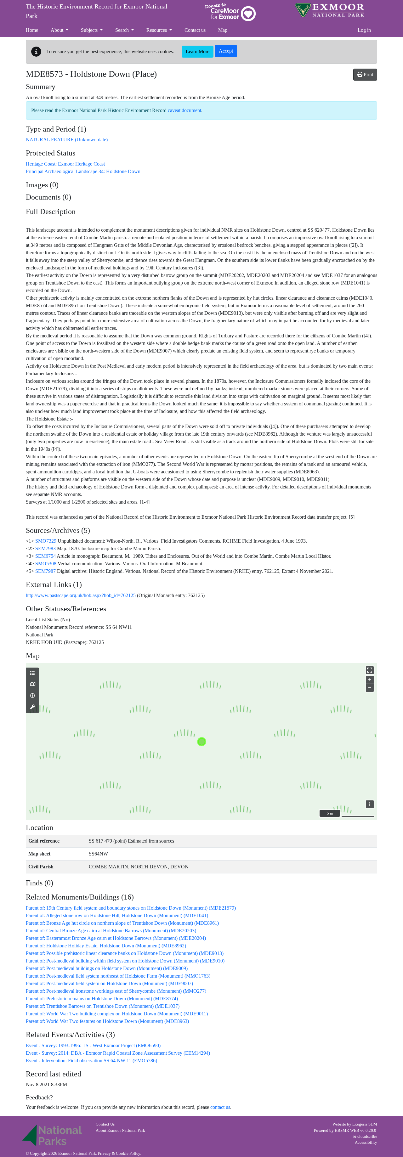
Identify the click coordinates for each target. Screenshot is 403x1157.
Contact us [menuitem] (195, 30)
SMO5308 (45, 563)
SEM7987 (45, 571)
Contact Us (105, 1124)
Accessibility (366, 1142)
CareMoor (230, 12)
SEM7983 (45, 548)
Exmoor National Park (329, 10)
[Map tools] (32, 707)
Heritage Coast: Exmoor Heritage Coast (65, 163)
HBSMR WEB (347, 1130)
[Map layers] (32, 673)
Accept (226, 51)
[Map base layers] (32, 684)
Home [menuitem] (32, 30)
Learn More (197, 51)
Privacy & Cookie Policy (119, 1153)
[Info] (32, 696)
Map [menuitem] (222, 30)
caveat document (184, 110)
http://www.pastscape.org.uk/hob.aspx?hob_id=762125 (81, 595)
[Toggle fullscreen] (370, 670)
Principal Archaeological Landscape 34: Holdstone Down (83, 171)
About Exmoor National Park (120, 1130)
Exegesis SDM (364, 1124)
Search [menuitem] (122, 30)
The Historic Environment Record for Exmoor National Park (96, 11)
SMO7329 (45, 541)
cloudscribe (367, 1136)
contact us (220, 1107)
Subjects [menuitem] (90, 30)
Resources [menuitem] (157, 30)
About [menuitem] (58, 30)
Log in (364, 30)
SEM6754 (45, 556)
